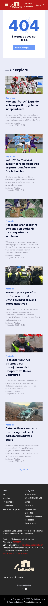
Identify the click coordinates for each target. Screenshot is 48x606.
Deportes (10, 98)
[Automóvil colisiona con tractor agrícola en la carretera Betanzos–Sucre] (24, 411)
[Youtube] (26, 589)
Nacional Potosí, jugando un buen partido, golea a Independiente (22, 105)
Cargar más (23, 469)
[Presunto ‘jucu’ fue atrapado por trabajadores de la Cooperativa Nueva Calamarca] (24, 343)
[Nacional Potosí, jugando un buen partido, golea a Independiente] (24, 85)
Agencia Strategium (32, 602)
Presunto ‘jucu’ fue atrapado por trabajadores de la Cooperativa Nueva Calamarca (18, 367)
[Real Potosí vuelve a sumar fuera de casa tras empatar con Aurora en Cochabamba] (24, 143)
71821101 (17, 542)
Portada (9, 221)
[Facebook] (22, 589)
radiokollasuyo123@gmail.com (16, 553)
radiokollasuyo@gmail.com (31, 545)
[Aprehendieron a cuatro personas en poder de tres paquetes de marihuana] (24, 208)
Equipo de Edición (12, 123)
